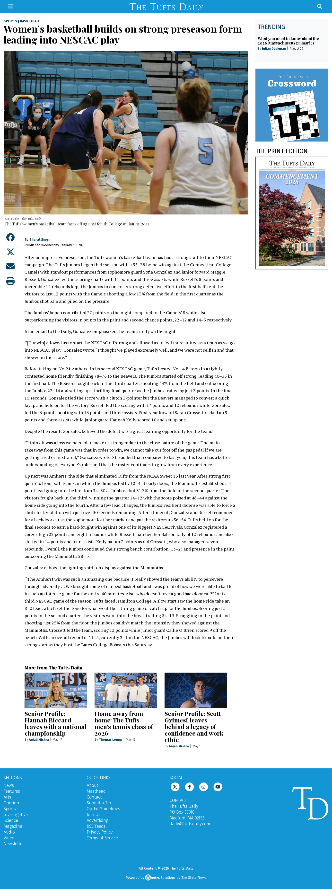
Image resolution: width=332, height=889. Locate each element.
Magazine (13, 826)
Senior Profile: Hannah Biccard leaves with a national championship (56, 723)
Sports (10, 21)
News (9, 785)
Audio (9, 832)
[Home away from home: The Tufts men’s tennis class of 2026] (126, 690)
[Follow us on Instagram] (203, 786)
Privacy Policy (100, 832)
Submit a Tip (99, 803)
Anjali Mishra (39, 739)
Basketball (30, 21)
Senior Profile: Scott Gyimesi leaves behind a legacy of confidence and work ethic (194, 726)
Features (12, 791)
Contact (94, 797)
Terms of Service (102, 838)
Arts (7, 797)
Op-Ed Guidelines (103, 808)
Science (11, 820)
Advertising (97, 820)
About (92, 785)
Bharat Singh (39, 240)
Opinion (11, 803)
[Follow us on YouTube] (217, 786)
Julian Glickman (274, 48)
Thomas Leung (110, 739)
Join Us (93, 814)
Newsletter (14, 843)
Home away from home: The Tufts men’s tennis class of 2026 (124, 723)
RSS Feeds (96, 826)
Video (9, 838)
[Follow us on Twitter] (175, 786)
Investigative (16, 814)
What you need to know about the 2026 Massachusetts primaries (288, 40)
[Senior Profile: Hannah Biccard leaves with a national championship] (56, 690)
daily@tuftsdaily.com (190, 824)
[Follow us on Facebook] (189, 786)
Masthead (96, 791)
